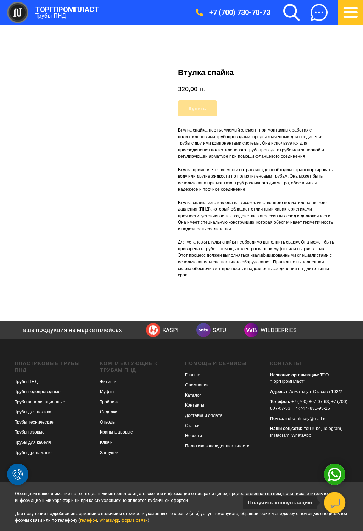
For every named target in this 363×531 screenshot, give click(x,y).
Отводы (108, 422)
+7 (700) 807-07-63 (310, 401)
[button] (319, 12)
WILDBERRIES (279, 330)
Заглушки (109, 452)
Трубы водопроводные (38, 391)
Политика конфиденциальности (217, 445)
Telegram (332, 428)
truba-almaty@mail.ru (306, 418)
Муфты (107, 391)
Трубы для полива (33, 411)
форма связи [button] (134, 520)
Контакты (194, 405)
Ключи (106, 442)
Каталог (193, 395)
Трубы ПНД (50, 15)
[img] (153, 330)
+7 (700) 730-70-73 (239, 12)
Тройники (109, 401)
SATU (219, 330)
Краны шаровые (116, 432)
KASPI (170, 330)
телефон (88, 520)
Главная (193, 375)
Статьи (192, 425)
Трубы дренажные (33, 452)
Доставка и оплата (204, 415)
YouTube (312, 428)
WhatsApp (301, 435)
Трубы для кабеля (33, 442)
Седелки (108, 411)
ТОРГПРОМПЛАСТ (67, 9)
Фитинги (108, 381)
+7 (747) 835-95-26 (311, 408)
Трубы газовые (30, 432)
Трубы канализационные (40, 401)
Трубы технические (34, 422)
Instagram (279, 435)
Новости (193, 435)
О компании (197, 384)
